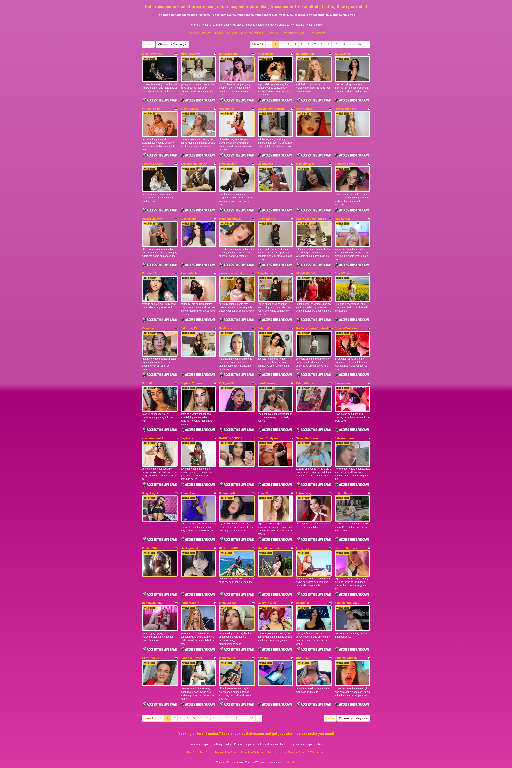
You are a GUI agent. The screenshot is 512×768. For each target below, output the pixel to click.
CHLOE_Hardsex (346, 548)
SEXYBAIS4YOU (306, 273)
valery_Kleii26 (267, 602)
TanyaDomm (343, 53)
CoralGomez (304, 108)
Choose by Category (171, 44)
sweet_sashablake (231, 273)
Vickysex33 (226, 383)
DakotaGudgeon (346, 657)
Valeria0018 (265, 163)
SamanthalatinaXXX (194, 163)
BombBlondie (305, 53)
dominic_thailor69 (347, 602)
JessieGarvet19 (152, 163)
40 (359, 44)
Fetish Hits (290, 762)
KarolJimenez (267, 383)
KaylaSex (264, 657)
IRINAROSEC (150, 657)
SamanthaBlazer (307, 438)
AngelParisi (227, 108)
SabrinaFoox (266, 328)
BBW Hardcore (316, 32)
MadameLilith (228, 163)
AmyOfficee (342, 273)
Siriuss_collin (151, 108)
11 (343, 44)
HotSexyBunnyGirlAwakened (315, 328)
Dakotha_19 (189, 328)
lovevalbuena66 (345, 108)
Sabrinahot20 (228, 493)
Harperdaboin (190, 602)
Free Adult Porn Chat (199, 32)
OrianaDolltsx (305, 383)
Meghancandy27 (230, 218)
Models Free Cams (226, 32)
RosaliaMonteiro (346, 328)
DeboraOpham (152, 602)
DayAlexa (187, 438)
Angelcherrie (266, 218)
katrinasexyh (305, 493)
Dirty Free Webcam (252, 32)
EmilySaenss (227, 602)
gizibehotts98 (305, 163)
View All (257, 44)
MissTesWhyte (190, 53)
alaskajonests (190, 548)
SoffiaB (147, 383)
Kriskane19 (265, 53)
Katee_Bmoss (344, 493)
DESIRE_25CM (228, 548)
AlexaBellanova (152, 218)
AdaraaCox (188, 493)
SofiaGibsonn (228, 53)
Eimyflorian (265, 273)
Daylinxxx (225, 328)
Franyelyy (302, 548)
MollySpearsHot (268, 548)
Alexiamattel (189, 218)
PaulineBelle (189, 273)
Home (148, 44)
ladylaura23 (342, 218)
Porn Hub (273, 32)
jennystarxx (227, 657)
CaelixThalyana (268, 438)
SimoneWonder (152, 53)
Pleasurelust (343, 383)
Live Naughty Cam (293, 32)
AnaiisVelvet (266, 493)
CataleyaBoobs (345, 163)
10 (335, 44)
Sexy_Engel (150, 493)
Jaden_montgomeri (271, 108)
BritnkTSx (302, 657)
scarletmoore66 (152, 438)
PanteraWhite (151, 548)
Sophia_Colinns (191, 383)
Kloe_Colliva (189, 108)
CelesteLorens (344, 438)
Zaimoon (148, 328)
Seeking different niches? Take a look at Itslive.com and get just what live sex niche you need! (256, 733)
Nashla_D (302, 602)
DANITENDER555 (230, 438)
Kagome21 (149, 273)
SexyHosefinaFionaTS (311, 218)
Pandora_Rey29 (191, 657)
